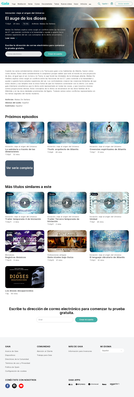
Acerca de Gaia (11, 351)
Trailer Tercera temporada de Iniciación (63, 220)
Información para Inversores (80, 351)
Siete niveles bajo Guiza (60, 257)
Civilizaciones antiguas (56, 255)
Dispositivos (10, 355)
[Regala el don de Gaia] (112, 3)
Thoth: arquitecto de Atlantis (62, 149)
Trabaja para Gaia (44, 355)
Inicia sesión (123, 4)
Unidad (93, 219)
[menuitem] (14, 3)
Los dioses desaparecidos (19, 291)
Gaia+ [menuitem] (76, 4)
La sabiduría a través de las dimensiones (20, 150)
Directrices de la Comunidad (17, 359)
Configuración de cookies (16, 371)
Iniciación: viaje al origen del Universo (24, 13)
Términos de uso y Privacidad (17, 363)
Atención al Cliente (45, 351)
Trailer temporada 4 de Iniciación (23, 219)
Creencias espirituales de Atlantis (108, 149)
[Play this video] (25, 203)
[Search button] (99, 3)
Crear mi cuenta (55, 54)
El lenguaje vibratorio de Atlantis (107, 257)
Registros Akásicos (15, 257)
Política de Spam (12, 367)
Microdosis (9, 255)
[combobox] (112, 350)
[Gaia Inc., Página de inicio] (5, 3)
